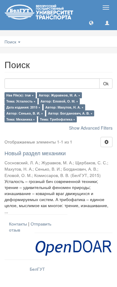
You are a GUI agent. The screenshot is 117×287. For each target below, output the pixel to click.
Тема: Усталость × (20, 101)
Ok (106, 83)
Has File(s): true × (20, 95)
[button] (91, 22)
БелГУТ (37, 269)
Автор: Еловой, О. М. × (59, 101)
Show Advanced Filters (90, 128)
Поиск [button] (10, 42)
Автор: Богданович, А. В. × (70, 113)
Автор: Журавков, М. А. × (59, 95)
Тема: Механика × (20, 119)
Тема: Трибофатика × (57, 119)
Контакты (18, 224)
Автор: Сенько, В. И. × (24, 113)
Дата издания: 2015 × (23, 107)
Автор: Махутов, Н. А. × (64, 107)
